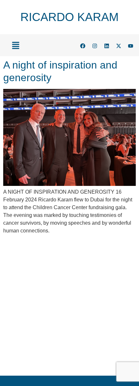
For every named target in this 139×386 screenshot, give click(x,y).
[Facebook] (83, 46)
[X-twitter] (118, 46)
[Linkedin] (107, 46)
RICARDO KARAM (69, 17)
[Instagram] (95, 46)
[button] (15, 46)
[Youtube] (130, 46)
